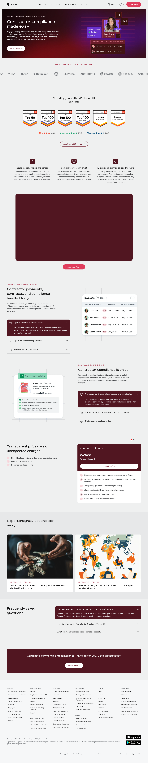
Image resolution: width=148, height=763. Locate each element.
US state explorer (58, 721)
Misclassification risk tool (61, 727)
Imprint (110, 754)
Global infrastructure (82, 691)
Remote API (11, 704)
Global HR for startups (37, 721)
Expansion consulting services (37, 709)
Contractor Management (38, 698)
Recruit (32, 713)
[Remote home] (12, 4)
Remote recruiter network (129, 714)
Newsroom (102, 698)
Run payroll (11, 708)
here (109, 616)
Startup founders (81, 718)
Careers (101, 695)
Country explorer (58, 717)
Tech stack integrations (60, 711)
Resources (69, 4)
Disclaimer (101, 754)
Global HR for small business (39, 725)
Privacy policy (64, 754)
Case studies (57, 698)
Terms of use (89, 754)
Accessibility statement (105, 717)
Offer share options (14, 714)
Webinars (56, 701)
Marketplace (102, 704)
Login (113, 4)
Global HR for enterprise (38, 728)
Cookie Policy (77, 754)
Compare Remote (59, 708)
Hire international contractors (17, 695)
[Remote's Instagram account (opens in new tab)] (139, 754)
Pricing (84, 4)
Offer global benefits (14, 711)
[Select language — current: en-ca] (122, 4)
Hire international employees (17, 691)
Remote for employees (83, 721)
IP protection (80, 706)
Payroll (32, 701)
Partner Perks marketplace (129, 711)
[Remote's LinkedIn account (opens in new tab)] (127, 754)
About (100, 691)
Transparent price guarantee (85, 703)
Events (100, 701)
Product (41, 4)
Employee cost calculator (61, 724)
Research (56, 695)
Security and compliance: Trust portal (84, 699)
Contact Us (102, 714)
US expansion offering (15, 717)
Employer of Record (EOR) (38, 695)
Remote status (103, 711)
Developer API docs (59, 704)
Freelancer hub (80, 725)
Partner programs (126, 691)
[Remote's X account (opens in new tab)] (133, 754)
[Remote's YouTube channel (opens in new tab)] (121, 754)
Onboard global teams (15, 701)
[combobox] (135, 439)
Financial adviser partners (129, 704)
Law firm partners (126, 708)
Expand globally (13, 698)
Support (101, 708)
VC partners (125, 698)
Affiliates (124, 695)
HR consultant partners (128, 701)
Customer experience (83, 710)
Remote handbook (59, 714)
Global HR (11, 721)
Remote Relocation (36, 704)
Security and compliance (84, 695)
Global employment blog (61, 691)
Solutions (54, 4)
